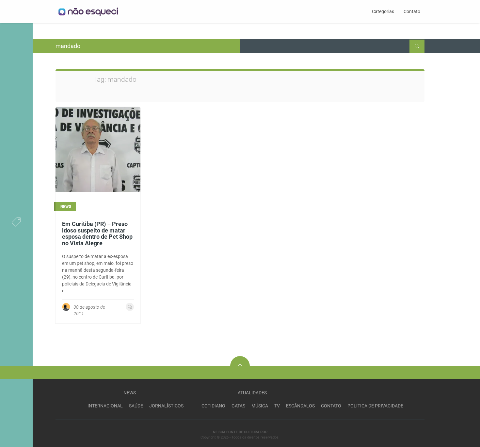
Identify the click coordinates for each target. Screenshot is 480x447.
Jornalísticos (166, 405)
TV (277, 405)
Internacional (105, 405)
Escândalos (300, 405)
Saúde (136, 405)
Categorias (383, 11)
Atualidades (252, 392)
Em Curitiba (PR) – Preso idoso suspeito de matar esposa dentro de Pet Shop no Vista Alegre (97, 233)
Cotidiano (213, 405)
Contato (412, 11)
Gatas (238, 405)
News (129, 392)
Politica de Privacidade (375, 405)
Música (259, 405)
